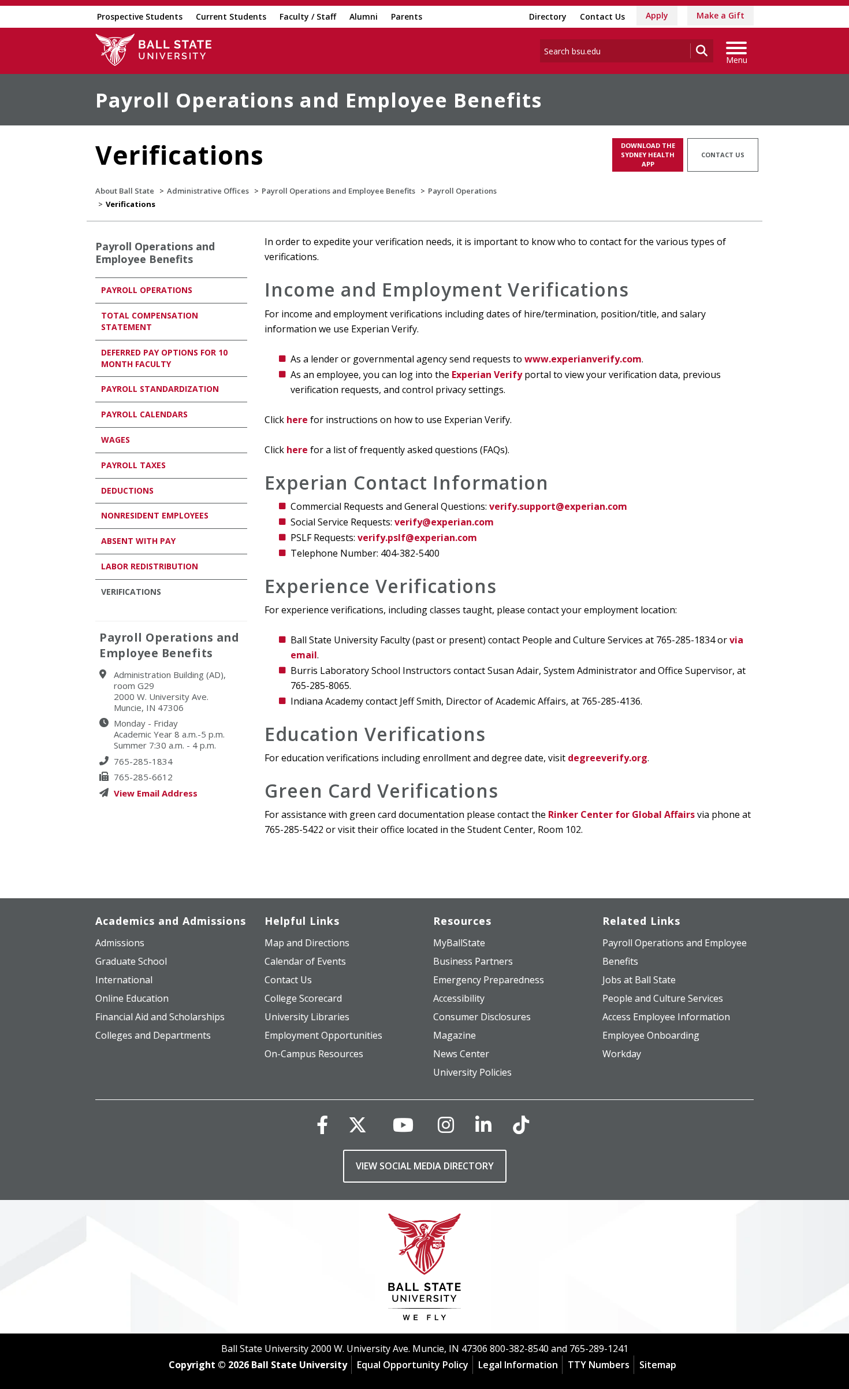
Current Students (231, 16)
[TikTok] (521, 1124)
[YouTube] (403, 1124)
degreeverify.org (607, 757)
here (297, 419)
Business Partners (473, 961)
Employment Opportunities (323, 1035)
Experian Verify (487, 374)
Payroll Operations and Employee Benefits (318, 100)
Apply (657, 15)
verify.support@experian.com (558, 506)
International (123, 979)
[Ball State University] (424, 1270)
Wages (115, 439)
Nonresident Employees (154, 515)
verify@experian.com (446, 522)
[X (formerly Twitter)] (357, 1124)
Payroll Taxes (133, 465)
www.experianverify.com (583, 359)
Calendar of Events (305, 961)
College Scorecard (303, 998)
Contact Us (602, 16)
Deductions (127, 490)
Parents (406, 16)
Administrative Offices (208, 191)
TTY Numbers (599, 1364)
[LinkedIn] (483, 1124)
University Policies (472, 1072)
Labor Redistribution (149, 566)
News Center (461, 1053)
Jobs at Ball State (639, 979)
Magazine (454, 1035)
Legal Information (518, 1364)
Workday (621, 1053)
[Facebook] (322, 1124)
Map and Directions (307, 942)
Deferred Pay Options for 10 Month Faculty (164, 358)
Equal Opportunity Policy (412, 1364)
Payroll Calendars (144, 414)
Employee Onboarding (650, 1035)
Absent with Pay (138, 540)
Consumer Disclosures (482, 1016)
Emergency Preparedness (488, 979)
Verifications (131, 591)
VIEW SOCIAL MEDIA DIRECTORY (425, 1166)
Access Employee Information (666, 1016)
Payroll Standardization (160, 388)
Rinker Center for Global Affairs (621, 814)
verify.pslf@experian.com (417, 537)
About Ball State (124, 191)
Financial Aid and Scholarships (160, 1016)
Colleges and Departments (153, 1035)
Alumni (363, 16)
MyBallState (459, 942)
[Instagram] (446, 1124)
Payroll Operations (462, 191)
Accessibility (459, 998)
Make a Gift (720, 15)
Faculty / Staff (308, 16)
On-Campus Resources (314, 1053)
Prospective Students (140, 16)
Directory (548, 16)
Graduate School (131, 961)
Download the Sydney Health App (648, 154)
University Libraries (307, 1016)
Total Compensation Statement (149, 321)
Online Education (132, 998)
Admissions (119, 942)
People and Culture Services (662, 998)
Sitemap (657, 1364)
